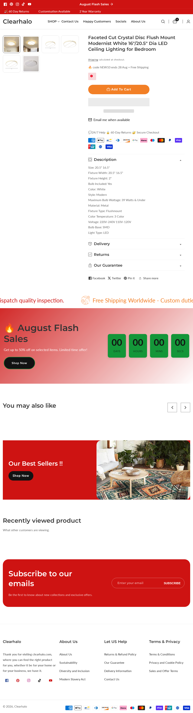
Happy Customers (97, 21)
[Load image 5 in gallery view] (11, 64)
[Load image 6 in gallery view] (31, 64)
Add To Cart (121, 89)
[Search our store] (165, 21)
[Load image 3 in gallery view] (50, 44)
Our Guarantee (114, 662)
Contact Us (69, 21)
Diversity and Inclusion (74, 671)
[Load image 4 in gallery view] (70, 44)
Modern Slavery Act (72, 679)
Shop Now (19, 363)
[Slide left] (4, 39)
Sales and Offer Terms (163, 671)
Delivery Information (118, 671)
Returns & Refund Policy (120, 654)
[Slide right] (77, 77)
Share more (150, 278)
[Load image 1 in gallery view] (11, 44)
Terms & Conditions (162, 654)
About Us (138, 21)
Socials (121, 21)
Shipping (93, 59)
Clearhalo (20, 706)
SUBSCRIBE (172, 583)
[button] (118, 102)
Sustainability (68, 662)
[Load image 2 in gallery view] (31, 44)
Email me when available (111, 120)
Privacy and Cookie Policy (166, 662)
